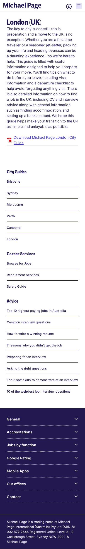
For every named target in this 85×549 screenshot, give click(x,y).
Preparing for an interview (26, 357)
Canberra (14, 227)
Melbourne (15, 204)
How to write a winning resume (30, 334)
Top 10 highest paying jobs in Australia (36, 311)
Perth (11, 216)
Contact (14, 497)
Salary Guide (16, 286)
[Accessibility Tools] (69, 6)
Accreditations (19, 432)
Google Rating (19, 458)
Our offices (16, 484)
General (13, 419)
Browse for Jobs (19, 263)
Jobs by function (21, 445)
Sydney (12, 193)
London (12, 239)
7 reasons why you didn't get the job (34, 345)
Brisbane (13, 181)
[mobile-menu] (79, 6)
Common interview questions (29, 322)
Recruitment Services (23, 275)
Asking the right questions (27, 368)
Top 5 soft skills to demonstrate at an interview (42, 380)
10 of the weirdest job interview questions (38, 391)
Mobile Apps (18, 471)
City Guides (17, 172)
